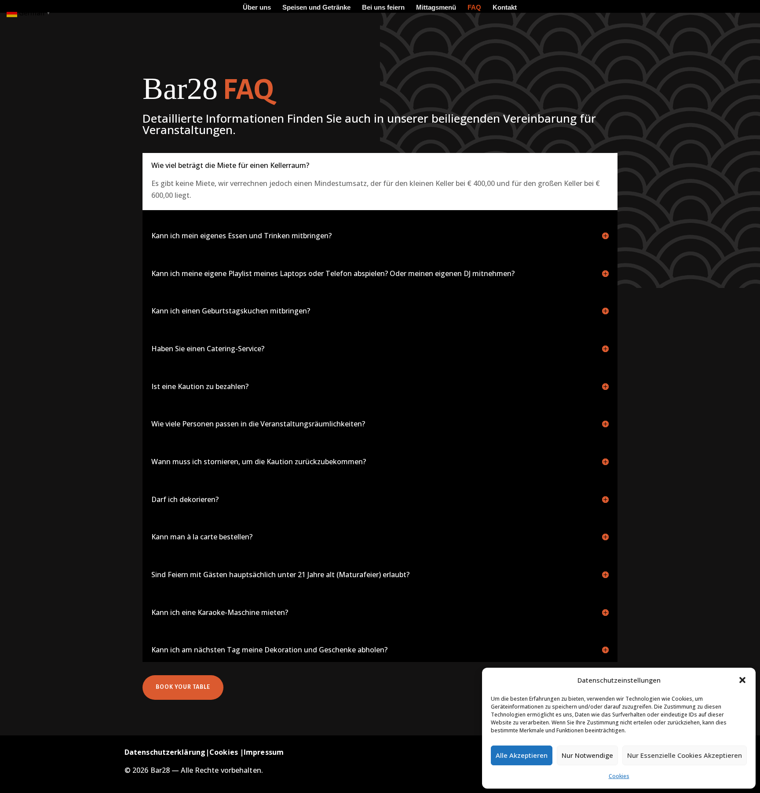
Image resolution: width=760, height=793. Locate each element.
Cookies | (226, 752)
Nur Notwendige (587, 755)
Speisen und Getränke (316, 7)
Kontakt (505, 7)
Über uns (257, 7)
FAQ (474, 7)
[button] (742, 680)
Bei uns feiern (383, 7)
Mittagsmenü (436, 7)
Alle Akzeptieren (522, 755)
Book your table (183, 687)
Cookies (619, 776)
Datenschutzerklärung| (166, 752)
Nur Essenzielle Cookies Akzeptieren (684, 755)
